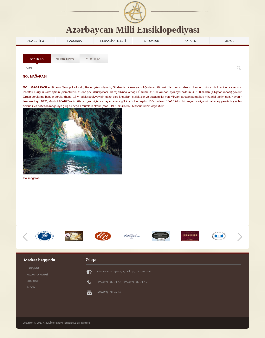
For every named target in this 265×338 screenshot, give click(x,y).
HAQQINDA (74, 40)
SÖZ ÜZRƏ (36, 59)
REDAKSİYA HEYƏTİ (113, 40)
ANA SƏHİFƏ (36, 40)
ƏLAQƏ (230, 40)
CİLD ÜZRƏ (93, 59)
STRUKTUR (151, 40)
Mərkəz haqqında (39, 260)
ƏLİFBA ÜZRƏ (65, 59)
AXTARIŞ (190, 40)
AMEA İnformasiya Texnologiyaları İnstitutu (66, 322)
